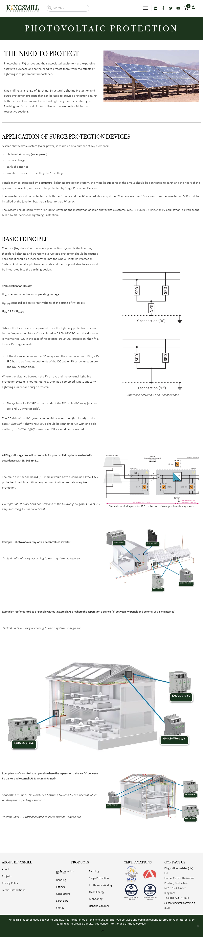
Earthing (94, 871)
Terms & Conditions (13, 890)
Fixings (60, 907)
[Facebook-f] (163, 8)
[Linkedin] (155, 8)
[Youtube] (178, 8)
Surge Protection (99, 878)
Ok (102, 930)
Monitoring (95, 899)
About (5, 869)
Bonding (61, 880)
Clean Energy (96, 892)
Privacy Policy (10, 883)
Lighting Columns (99, 906)
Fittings (60, 887)
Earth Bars (62, 900)
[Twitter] (171, 8)
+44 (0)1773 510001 (176, 898)
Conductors (63, 894)
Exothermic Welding (100, 885)
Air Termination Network (65, 872)
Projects (6, 876)
